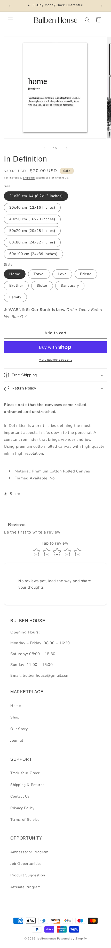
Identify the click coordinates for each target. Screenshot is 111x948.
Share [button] (15, 493)
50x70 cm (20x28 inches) (32, 230)
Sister (42, 285)
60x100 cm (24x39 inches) (33, 253)
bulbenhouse (46, 939)
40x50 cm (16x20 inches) (32, 219)
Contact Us (20, 796)
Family (15, 297)
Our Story (19, 728)
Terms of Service (24, 819)
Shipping (29, 178)
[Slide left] (44, 148)
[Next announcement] (101, 5)
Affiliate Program (25, 887)
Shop (14, 717)
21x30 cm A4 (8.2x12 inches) (36, 195)
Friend (86, 274)
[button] (10, 20)
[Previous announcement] (9, 5)
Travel (39, 274)
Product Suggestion (27, 875)
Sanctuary (70, 285)
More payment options (55, 360)
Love (62, 274)
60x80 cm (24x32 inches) (32, 242)
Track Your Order (25, 773)
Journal (16, 740)
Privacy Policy (22, 808)
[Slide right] (67, 148)
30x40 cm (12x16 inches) (32, 207)
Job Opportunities (26, 863)
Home (14, 274)
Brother (16, 285)
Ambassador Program (29, 852)
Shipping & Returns (27, 784)
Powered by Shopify (72, 939)
